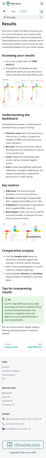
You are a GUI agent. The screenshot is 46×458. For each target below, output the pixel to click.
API (3, 378)
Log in (5, 397)
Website (5, 393)
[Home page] (4, 11)
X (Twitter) (6, 404)
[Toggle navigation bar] (4, 4)
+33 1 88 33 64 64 (13, 424)
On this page (9, 17)
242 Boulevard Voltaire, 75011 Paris (21, 419)
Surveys (5, 367)
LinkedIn (6, 401)
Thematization (8, 375)
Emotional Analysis (10, 371)
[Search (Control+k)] (42, 3)
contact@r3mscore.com (16, 428)
